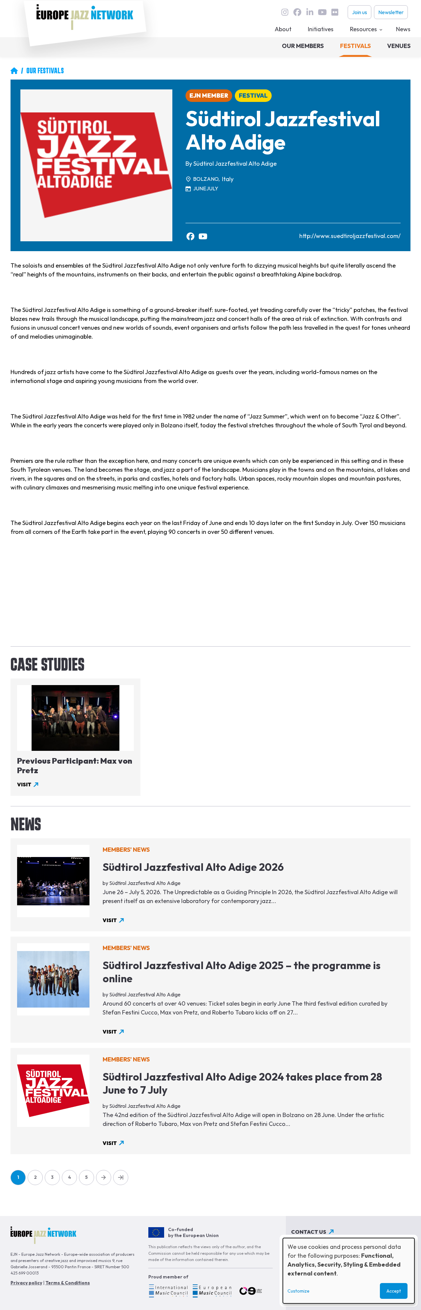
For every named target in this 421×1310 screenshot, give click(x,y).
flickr (335, 12)
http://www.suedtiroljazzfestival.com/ (350, 236)
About (283, 29)
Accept (393, 1291)
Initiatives (321, 29)
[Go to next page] (104, 1177)
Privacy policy (26, 1283)
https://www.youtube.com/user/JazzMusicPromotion (203, 236)
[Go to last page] (121, 1177)
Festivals (355, 46)
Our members (303, 46)
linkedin (310, 12)
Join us (359, 12)
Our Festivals (45, 71)
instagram (285, 12)
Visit (24, 784)
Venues (398, 46)
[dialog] (348, 1270)
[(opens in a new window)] (167, 1291)
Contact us (308, 1231)
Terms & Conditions (67, 1283)
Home (14, 70)
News (403, 29)
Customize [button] (298, 1291)
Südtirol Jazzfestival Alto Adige (235, 163)
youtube (322, 12)
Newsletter (391, 12)
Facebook (297, 12)
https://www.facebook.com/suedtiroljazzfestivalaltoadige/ (190, 236)
